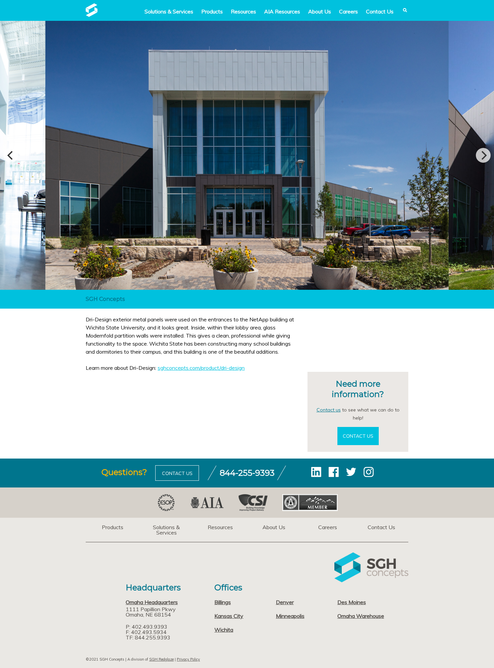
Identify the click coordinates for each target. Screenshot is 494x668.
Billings (222, 602)
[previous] (10, 155)
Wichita (223, 629)
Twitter (351, 472)
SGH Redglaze (161, 659)
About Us (319, 11)
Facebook (333, 472)
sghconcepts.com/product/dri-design (201, 367)
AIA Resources (282, 11)
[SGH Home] (91, 14)
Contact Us (380, 11)
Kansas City (228, 616)
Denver (285, 602)
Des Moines (351, 602)
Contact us (329, 410)
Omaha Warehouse (360, 616)
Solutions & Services (166, 530)
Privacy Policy (188, 659)
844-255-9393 (247, 473)
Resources (243, 11)
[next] (483, 155)
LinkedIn (316, 472)
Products (212, 11)
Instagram (368, 472)
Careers (348, 11)
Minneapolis (290, 616)
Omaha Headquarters (152, 602)
